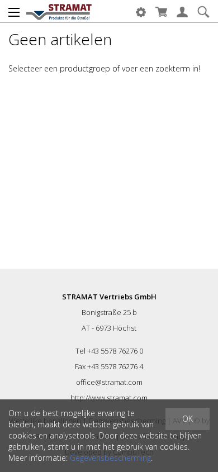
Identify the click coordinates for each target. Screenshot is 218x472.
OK (187, 418)
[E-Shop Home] (59, 11)
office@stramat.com (109, 382)
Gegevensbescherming (110, 457)
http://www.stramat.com (109, 398)
